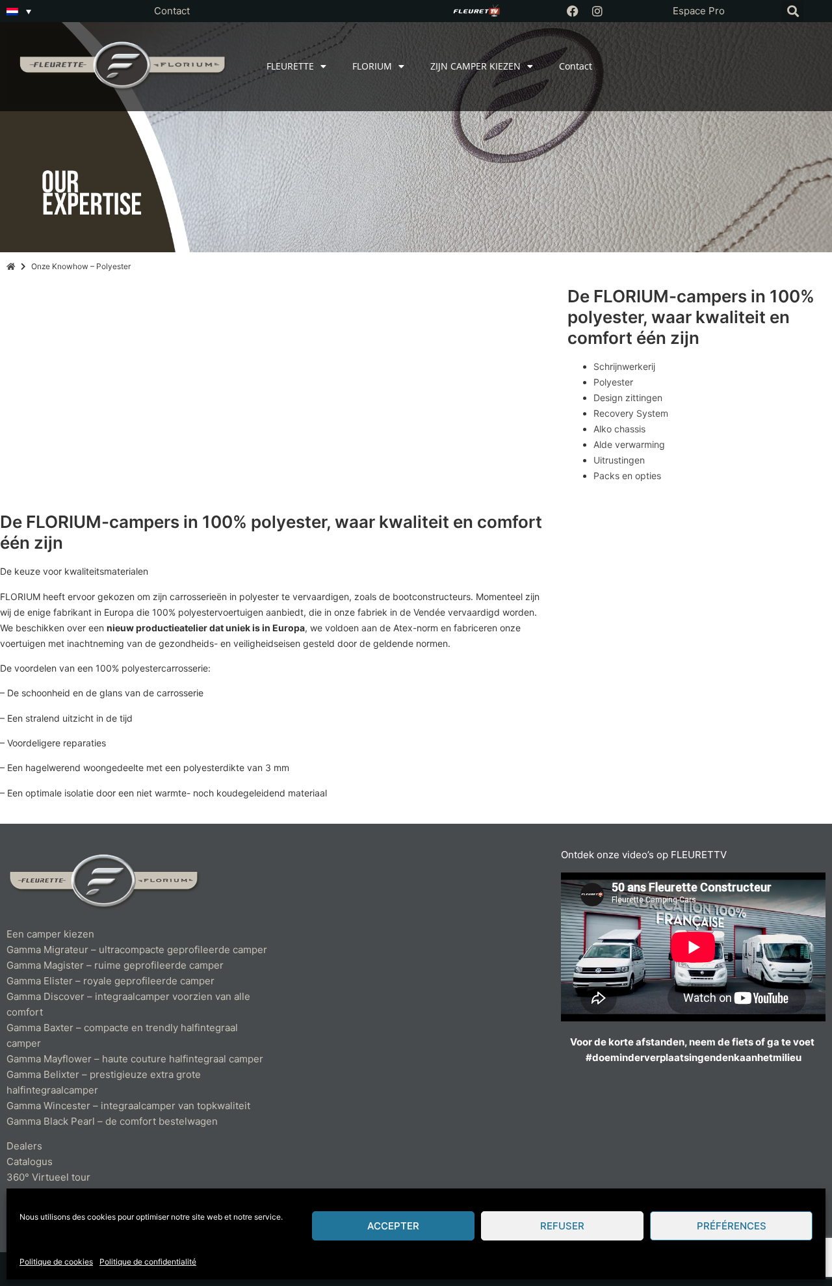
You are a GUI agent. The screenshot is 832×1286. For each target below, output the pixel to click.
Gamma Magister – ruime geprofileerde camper (115, 965)
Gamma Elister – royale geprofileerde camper (110, 981)
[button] (792, 11)
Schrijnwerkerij (624, 366)
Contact (172, 11)
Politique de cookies (56, 1261)
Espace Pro (699, 11)
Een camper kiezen (50, 934)
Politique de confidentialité (147, 1261)
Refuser (562, 1226)
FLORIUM (372, 66)
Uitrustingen (619, 460)
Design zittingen (627, 397)
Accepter (393, 1226)
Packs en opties (627, 475)
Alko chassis (619, 428)
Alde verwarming (629, 444)
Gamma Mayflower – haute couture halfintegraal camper (134, 1059)
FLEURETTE (290, 66)
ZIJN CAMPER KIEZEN (475, 66)
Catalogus (29, 1161)
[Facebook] (572, 11)
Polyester (613, 381)
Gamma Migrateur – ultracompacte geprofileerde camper (136, 949)
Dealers (24, 1146)
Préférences (731, 1226)
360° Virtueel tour (48, 1177)
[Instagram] (597, 11)
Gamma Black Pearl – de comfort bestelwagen (112, 1121)
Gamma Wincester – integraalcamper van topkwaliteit (128, 1105)
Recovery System (630, 413)
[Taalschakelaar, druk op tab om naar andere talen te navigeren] (19, 11)
